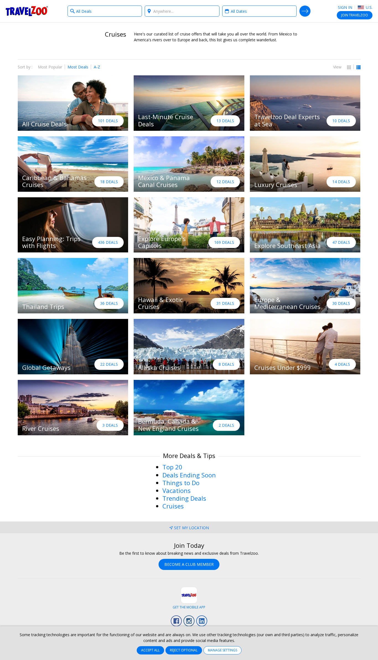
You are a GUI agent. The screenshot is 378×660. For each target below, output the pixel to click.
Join (354, 15)
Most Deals (78, 67)
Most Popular (50, 67)
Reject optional (184, 650)
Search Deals (304, 11)
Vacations (176, 490)
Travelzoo (27, 11)
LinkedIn (201, 620)
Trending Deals (184, 498)
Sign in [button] (345, 7)
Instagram (189, 620)
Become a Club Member (189, 564)
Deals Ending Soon (189, 475)
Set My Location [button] (191, 527)
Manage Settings (222, 650)
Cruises (173, 506)
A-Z (97, 67)
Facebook (176, 620)
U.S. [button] (368, 7)
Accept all (150, 650)
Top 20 (172, 467)
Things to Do (181, 483)
